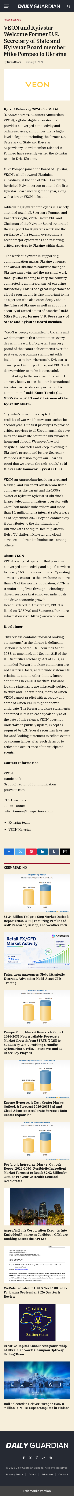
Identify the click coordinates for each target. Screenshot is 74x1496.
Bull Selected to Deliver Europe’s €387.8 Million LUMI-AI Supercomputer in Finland (36, 1406)
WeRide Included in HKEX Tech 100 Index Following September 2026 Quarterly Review (35, 1292)
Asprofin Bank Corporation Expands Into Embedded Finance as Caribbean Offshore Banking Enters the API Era (36, 1234)
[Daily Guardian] (38, 6)
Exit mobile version (37, 1491)
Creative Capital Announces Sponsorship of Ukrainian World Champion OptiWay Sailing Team (35, 1350)
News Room (14, 62)
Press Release (12, 19)
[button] (6, 6)
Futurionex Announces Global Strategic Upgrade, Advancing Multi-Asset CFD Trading (34, 979)
